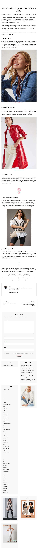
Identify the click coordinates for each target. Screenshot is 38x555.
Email (5, 341)
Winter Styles (5, 492)
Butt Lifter (5, 402)
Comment (6, 320)
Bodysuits (5, 398)
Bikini (4, 395)
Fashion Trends (26, 274)
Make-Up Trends (6, 446)
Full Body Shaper (6, 421)
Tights (4, 480)
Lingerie (4, 440)
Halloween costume (6, 429)
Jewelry (4, 433)
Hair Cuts (4, 427)
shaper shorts (5, 457)
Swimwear (5, 477)
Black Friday (5, 396)
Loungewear (5, 442)
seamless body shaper (7, 456)
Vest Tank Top (5, 484)
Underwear (5, 482)
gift (3, 425)
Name (5, 336)
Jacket (4, 431)
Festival (4, 419)
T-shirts (4, 478)
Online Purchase (6, 448)
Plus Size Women (6, 452)
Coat (4, 406)
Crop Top (5, 408)
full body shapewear (6, 423)
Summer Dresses (6, 471)
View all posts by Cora (13, 292)
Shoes (4, 461)
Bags (4, 391)
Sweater (4, 475)
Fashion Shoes (5, 415)
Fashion (19, 274)
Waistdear (5, 488)
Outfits (4, 450)
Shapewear (5, 459)
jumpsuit (4, 435)
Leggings (4, 438)
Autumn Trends (12, 274)
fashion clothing (6, 414)
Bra (3, 400)
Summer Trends (6, 473)
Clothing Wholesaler (7, 404)
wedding (4, 490)
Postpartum (5, 454)
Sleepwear (5, 465)
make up (4, 444)
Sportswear (5, 467)
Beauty (4, 393)
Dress (4, 410)
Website (5, 347)
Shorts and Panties (6, 463)
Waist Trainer (5, 486)
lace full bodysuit (6, 436)
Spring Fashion (6, 469)
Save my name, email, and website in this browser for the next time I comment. (20, 353)
